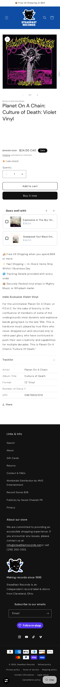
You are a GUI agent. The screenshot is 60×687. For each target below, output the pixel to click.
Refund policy (44, 664)
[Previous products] (46, 210)
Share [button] (9, 404)
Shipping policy (49, 669)
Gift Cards (13, 458)
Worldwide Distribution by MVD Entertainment (25, 482)
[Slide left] (22, 95)
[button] (6, 17)
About (10, 450)
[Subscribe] (47, 613)
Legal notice (43, 675)
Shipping (6, 155)
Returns (11, 465)
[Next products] (54, 210)
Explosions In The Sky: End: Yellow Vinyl (39, 219)
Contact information (24, 675)
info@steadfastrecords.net (24, 545)
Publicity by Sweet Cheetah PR (24, 499)
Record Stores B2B (17, 492)
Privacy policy (13, 669)
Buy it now (30, 195)
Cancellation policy (31, 680)
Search (11, 442)
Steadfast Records (26, 664)
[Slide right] (37, 95)
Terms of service (31, 669)
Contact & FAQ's (16, 473)
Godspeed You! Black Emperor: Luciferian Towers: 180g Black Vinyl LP (39, 236)
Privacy (11, 507)
